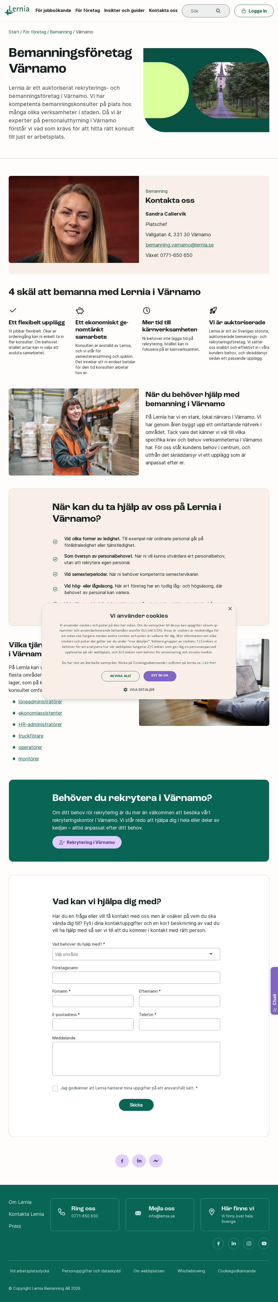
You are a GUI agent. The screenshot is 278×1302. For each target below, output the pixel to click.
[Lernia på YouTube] (263, 1245)
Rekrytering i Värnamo (91, 842)
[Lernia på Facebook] (218, 1245)
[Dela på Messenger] (156, 1160)
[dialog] (139, 651)
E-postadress (64, 1014)
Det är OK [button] (159, 675)
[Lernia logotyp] (17, 11)
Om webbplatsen (149, 1271)
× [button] (230, 609)
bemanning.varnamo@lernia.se (180, 245)
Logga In (258, 11)
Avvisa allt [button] (120, 676)
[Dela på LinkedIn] (139, 1160)
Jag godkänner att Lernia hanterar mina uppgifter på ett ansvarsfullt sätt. (128, 1088)
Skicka (136, 1105)
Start (14, 32)
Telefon (146, 1014)
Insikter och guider (124, 10)
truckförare (30, 736)
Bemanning (61, 32)
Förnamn (60, 991)
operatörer (30, 747)
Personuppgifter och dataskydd (91, 1271)
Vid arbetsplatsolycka (29, 1271)
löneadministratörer (40, 701)
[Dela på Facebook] (122, 1160)
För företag (87, 10)
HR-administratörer (40, 724)
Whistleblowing (191, 1271)
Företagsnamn (65, 967)
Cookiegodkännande (237, 1271)
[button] (218, 11)
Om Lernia (20, 1202)
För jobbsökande (53, 10)
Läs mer (209, 663)
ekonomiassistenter (40, 713)
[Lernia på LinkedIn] (233, 1245)
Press (15, 1226)
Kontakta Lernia (26, 1214)
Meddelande (63, 1038)
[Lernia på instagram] (248, 1245)
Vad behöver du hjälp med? (77, 944)
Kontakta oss (163, 10)
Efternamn (148, 991)
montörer (28, 759)
